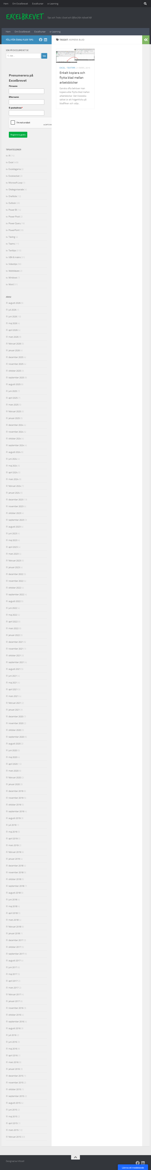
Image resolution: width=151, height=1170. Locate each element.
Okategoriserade (16, 189)
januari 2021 (14, 709)
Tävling (12, 237)
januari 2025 (14, 418)
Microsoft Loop (15, 182)
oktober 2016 (15, 1014)
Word (11, 284)
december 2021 (16, 642)
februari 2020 (15, 777)
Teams (12, 243)
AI (9, 155)
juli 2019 (12, 825)
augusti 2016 (14, 1028)
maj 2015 (13, 1116)
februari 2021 (15, 703)
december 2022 (16, 574)
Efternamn (14, 97)
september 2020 (16, 737)
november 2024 (16, 431)
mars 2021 (13, 696)
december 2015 (16, 1076)
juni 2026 (13, 316)
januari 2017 (14, 1001)
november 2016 (16, 1008)
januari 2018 (14, 933)
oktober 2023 (15, 513)
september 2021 (16, 662)
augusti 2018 (14, 892)
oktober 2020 (15, 730)
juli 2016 (12, 1035)
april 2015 (13, 1123)
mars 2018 (13, 920)
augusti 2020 (14, 743)
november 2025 (16, 364)
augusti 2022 (14, 601)
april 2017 (13, 981)
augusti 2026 (14, 303)
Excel (62, 68)
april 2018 (13, 913)
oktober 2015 (15, 1089)
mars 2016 (13, 1062)
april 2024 (13, 472)
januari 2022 (14, 635)
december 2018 (16, 865)
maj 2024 (13, 465)
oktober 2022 (15, 587)
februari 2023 (15, 560)
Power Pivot (14, 216)
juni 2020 (13, 750)
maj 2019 (13, 831)
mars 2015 (13, 1130)
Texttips (71, 68)
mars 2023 (13, 554)
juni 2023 (13, 533)
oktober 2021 (15, 655)
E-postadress (16, 107)
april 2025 (13, 398)
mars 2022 (13, 628)
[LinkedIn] (45, 39)
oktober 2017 (15, 947)
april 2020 (13, 764)
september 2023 (16, 520)
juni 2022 (13, 608)
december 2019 (16, 791)
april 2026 (13, 330)
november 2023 (16, 506)
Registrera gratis (18, 134)
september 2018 (16, 886)
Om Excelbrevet (20, 3)
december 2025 (16, 357)
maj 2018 (13, 906)
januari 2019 (14, 859)
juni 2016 (13, 1042)
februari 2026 (15, 343)
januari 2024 (14, 492)
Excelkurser (37, 3)
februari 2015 (15, 1137)
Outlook (12, 203)
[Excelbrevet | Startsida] (25, 16)
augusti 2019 (14, 818)
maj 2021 (13, 682)
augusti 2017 (14, 960)
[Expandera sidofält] (146, 39)
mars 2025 (13, 404)
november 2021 (16, 648)
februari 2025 (15, 411)
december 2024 (16, 425)
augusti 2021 (14, 669)
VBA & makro (15, 257)
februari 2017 (15, 994)
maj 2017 (13, 974)
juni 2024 (13, 459)
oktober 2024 (15, 438)
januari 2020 (14, 784)
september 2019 (16, 811)
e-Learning (52, 3)
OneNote (13, 196)
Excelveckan (14, 176)
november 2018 (16, 872)
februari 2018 (15, 926)
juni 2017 (13, 967)
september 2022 (16, 594)
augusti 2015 (14, 1103)
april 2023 (13, 547)
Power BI (13, 210)
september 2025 (16, 377)
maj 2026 (13, 323)
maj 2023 (13, 540)
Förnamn (13, 86)
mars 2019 (13, 845)
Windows (13, 277)
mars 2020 (13, 770)
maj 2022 (13, 615)
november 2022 (16, 581)
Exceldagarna (15, 169)
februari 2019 (15, 852)
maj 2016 (13, 1048)
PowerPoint (14, 230)
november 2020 (16, 723)
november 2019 (16, 798)
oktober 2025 (15, 370)
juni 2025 (13, 391)
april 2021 (13, 689)
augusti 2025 (14, 384)
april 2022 (13, 621)
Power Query (15, 223)
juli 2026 (12, 309)
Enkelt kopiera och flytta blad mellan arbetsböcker (72, 77)
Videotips (13, 264)
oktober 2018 (15, 879)
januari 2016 (14, 1069)
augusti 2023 (14, 526)
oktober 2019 (15, 804)
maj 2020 (13, 757)
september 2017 (16, 953)
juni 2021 (13, 676)
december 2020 (16, 716)
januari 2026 (14, 350)
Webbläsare (14, 271)
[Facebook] (40, 39)
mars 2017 (13, 987)
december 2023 (16, 499)
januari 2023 (14, 567)
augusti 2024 (14, 452)
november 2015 (16, 1082)
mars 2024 (13, 479)
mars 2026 (13, 337)
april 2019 (13, 838)
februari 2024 (15, 486)
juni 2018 (13, 899)
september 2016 (16, 1021)
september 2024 (16, 445)
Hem (6, 3)
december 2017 (16, 940)
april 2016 (13, 1055)
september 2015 (16, 1096)
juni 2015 (13, 1109)
